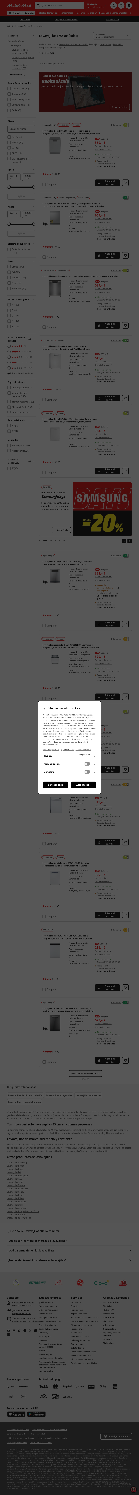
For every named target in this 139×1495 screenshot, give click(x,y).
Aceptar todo (83, 784)
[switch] (87, 764)
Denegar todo (55, 784)
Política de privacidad (51, 749)
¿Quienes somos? (67, 749)
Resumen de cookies (83, 749)
